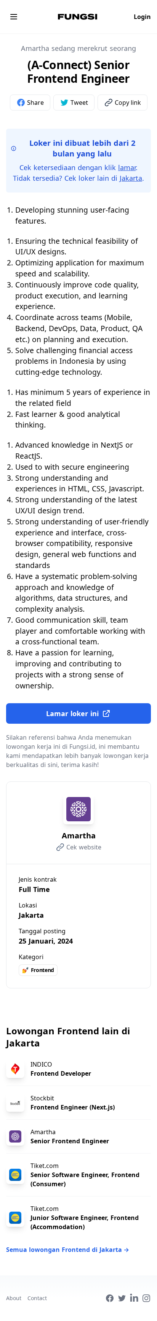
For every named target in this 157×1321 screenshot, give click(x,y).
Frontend (38, 970)
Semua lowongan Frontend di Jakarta (67, 1249)
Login (142, 17)
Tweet (79, 102)
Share (35, 102)
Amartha (79, 835)
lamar (127, 167)
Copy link (128, 102)
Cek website (83, 847)
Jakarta (131, 178)
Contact (37, 1298)
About (13, 1298)
